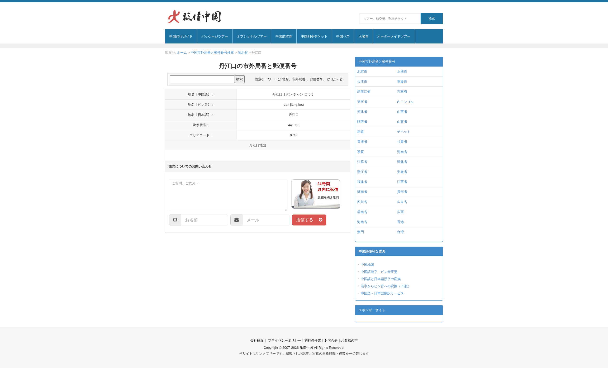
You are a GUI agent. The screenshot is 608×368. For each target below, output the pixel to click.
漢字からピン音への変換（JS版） (386, 286)
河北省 (362, 112)
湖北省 (243, 52)
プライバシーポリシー (284, 340)
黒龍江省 (363, 91)
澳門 (360, 232)
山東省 (402, 122)
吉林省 (402, 91)
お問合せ (331, 340)
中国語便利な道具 (372, 251)
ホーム (182, 52)
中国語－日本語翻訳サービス (382, 293)
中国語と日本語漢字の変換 (381, 279)
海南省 (362, 222)
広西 (400, 212)
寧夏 (360, 152)
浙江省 (362, 172)
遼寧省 (362, 102)
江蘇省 (362, 162)
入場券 (363, 36)
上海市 (402, 71)
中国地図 (367, 265)
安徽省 (402, 172)
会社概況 (257, 340)
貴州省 (402, 192)
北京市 (362, 71)
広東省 (402, 202)
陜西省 (362, 122)
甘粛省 (402, 141)
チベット (403, 132)
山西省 (402, 112)
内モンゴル (405, 102)
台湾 (400, 232)
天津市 (362, 81)
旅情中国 (306, 347)
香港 (400, 222)
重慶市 (402, 81)
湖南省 (362, 192)
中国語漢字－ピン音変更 (379, 272)
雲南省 (362, 212)
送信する (307, 219)
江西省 (402, 182)
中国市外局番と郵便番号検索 (212, 52)
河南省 (402, 152)
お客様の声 (349, 340)
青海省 (362, 141)
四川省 (362, 202)
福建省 (362, 182)
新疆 (360, 132)
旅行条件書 (312, 340)
